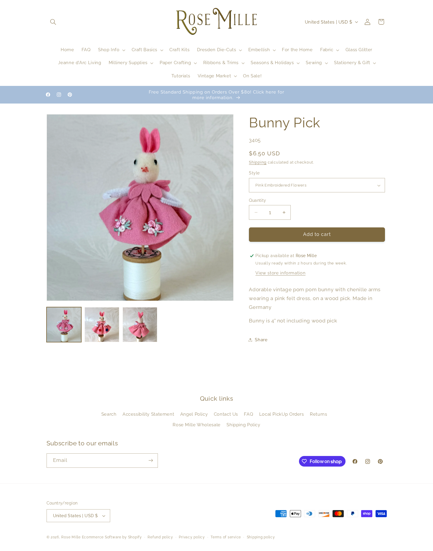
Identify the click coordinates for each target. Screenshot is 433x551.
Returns (318, 414)
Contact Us (226, 414)
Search (109, 414)
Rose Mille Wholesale (197, 424)
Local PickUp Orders (281, 414)
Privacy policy (192, 537)
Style (254, 173)
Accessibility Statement (148, 414)
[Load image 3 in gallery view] (140, 324)
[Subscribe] (150, 460)
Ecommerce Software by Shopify (112, 537)
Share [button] (261, 339)
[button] (53, 22)
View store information (280, 272)
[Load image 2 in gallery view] (102, 324)
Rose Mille (70, 537)
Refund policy (160, 537)
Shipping (258, 162)
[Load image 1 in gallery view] (64, 324)
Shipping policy (261, 537)
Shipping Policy (243, 424)
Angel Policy (194, 414)
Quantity (257, 200)
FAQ (248, 414)
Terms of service (226, 537)
